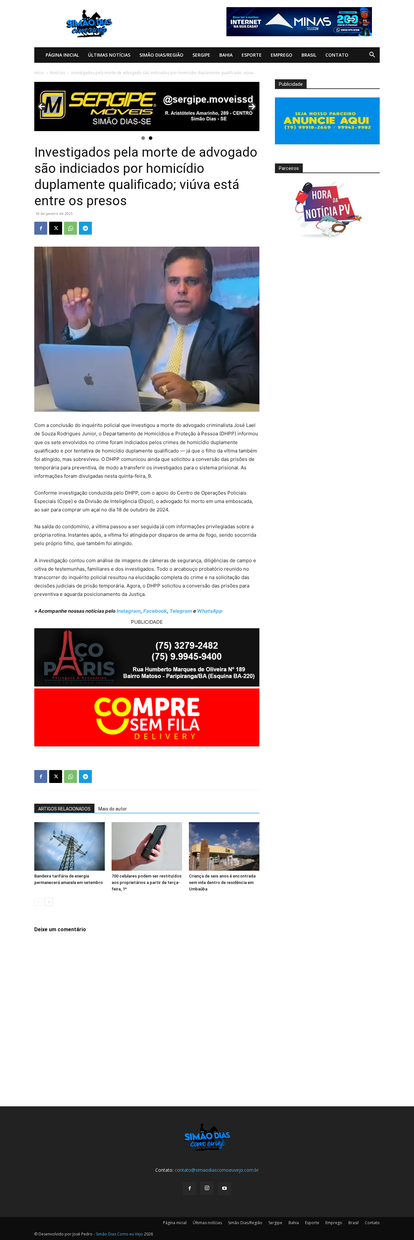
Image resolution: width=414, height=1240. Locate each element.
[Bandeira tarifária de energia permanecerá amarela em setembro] (69, 846)
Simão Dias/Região (161, 55)
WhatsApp (210, 611)
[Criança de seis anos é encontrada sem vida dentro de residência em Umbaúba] (224, 846)
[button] (372, 55)
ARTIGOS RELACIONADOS (64, 808)
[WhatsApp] (70, 228)
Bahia (226, 55)
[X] (55, 228)
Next (252, 106)
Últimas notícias (109, 55)
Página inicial (62, 55)
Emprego (281, 55)
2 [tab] (150, 138)
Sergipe (201, 55)
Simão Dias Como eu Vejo (119, 1234)
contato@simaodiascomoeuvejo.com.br (217, 1170)
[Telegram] (85, 228)
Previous (42, 106)
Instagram (128, 611)
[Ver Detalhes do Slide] (146, 106)
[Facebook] (40, 228)
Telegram (180, 611)
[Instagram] (207, 1188)
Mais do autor (112, 808)
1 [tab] (143, 138)
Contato (336, 55)
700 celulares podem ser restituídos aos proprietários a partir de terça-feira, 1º (146, 882)
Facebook (155, 611)
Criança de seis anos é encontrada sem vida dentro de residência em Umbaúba (222, 882)
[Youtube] (224, 1188)
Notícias (57, 72)
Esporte (252, 55)
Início (39, 72)
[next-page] (49, 902)
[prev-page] (38, 902)
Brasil (308, 55)
